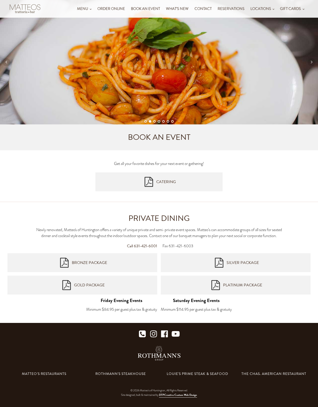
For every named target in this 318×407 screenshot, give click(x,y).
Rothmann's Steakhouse (120, 373)
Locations (260, 8)
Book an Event (145, 8)
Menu (82, 8)
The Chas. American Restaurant (273, 373)
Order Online (111, 8)
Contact (203, 8)
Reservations (231, 8)
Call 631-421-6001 (142, 246)
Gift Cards (290, 8)
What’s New (177, 8)
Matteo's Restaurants (44, 373)
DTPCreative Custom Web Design (178, 395)
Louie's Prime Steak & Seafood (197, 373)
